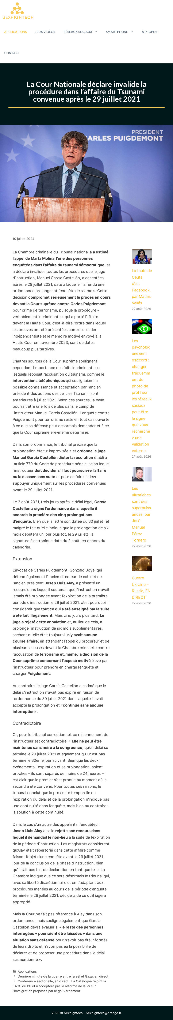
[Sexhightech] (18, 10)
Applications (15, 32)
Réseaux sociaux (78, 32)
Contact (12, 53)
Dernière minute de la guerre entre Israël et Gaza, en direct (63, 976)
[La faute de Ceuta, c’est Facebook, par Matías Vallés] (142, 260)
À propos (149, 32)
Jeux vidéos (45, 32)
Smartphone (117, 32)
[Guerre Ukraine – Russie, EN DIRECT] (142, 567)
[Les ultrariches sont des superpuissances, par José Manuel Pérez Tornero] (142, 478)
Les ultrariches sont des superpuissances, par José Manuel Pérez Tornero (141, 514)
